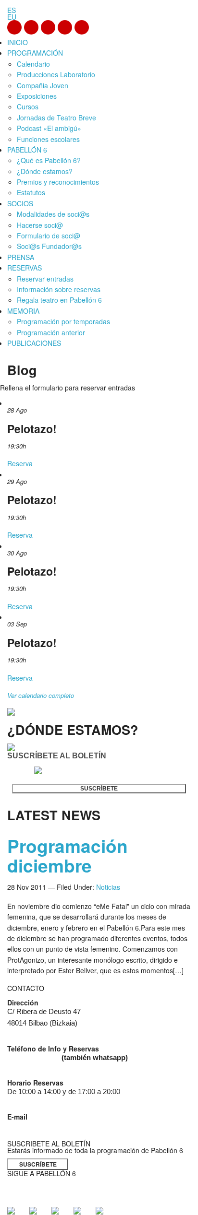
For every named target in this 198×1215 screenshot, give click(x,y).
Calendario (33, 64)
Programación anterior (51, 332)
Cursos (27, 106)
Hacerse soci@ (40, 225)
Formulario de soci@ (48, 235)
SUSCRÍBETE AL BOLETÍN (56, 756)
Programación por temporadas (63, 321)
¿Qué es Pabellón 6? (49, 160)
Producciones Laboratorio (56, 74)
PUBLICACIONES (34, 343)
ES (11, 10)
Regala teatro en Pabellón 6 (59, 300)
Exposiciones (37, 96)
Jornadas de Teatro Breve (56, 117)
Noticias (108, 887)
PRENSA (20, 257)
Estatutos (31, 192)
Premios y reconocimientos (58, 182)
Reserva (20, 463)
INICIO (17, 42)
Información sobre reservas (58, 289)
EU (11, 17)
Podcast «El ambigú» (49, 128)
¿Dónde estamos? (45, 171)
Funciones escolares (48, 139)
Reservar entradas (45, 278)
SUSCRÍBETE (99, 788)
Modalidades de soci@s (53, 214)
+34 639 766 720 (33, 1058)
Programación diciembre (67, 855)
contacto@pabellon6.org (45, 1126)
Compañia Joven (42, 85)
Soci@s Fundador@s (49, 246)
